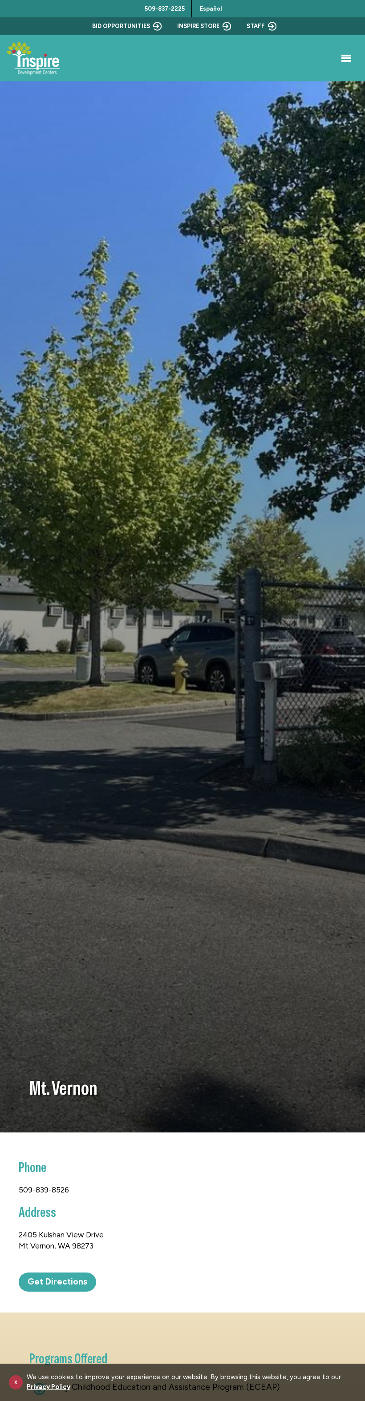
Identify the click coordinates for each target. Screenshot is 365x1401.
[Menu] (345, 58)
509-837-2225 (165, 8)
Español (211, 8)
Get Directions (57, 1282)
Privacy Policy (48, 1387)
